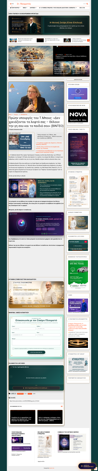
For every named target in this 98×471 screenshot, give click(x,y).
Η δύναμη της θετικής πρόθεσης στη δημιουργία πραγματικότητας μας (61, 70)
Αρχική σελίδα (41, 461)
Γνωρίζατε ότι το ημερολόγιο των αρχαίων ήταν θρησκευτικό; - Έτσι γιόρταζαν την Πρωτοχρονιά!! (21, 419)
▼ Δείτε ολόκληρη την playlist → (79, 249)
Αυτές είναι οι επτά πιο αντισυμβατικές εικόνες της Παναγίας (47, 147)
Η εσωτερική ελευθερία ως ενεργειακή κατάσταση (24, 41)
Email (13, 332)
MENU (24, 7)
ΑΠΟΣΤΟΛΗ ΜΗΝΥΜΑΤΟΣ (36, 352)
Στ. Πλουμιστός (24, 4)
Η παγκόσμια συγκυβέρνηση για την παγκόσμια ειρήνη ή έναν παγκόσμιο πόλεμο (49, 151)
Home (10, 114)
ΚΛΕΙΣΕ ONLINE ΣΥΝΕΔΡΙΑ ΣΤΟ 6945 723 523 (36, 306)
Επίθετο (39, 326)
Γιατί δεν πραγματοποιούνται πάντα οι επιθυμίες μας (52, 41)
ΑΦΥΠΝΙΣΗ (32, 7)
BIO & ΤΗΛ (82, 7)
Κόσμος (16, 114)
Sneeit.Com (51, 468)
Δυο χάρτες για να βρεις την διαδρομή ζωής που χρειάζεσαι (80, 71)
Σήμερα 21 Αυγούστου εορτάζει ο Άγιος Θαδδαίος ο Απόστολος (79, 41)
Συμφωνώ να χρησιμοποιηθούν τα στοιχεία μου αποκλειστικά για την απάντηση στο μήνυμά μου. (34, 348)
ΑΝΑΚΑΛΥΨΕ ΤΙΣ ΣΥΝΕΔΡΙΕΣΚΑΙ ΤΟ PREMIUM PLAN (78, 164)
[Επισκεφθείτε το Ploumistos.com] (26, 25)
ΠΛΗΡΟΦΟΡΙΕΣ (15, 7)
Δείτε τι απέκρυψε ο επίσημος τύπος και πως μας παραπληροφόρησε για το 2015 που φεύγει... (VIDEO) (50, 419)
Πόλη (38, 332)
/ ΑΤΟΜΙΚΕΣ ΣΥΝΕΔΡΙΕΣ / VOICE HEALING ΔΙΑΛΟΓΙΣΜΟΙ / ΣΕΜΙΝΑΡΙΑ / (58, 7)
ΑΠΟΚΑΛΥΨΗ (24, 114)
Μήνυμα (14, 338)
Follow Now (77, 97)
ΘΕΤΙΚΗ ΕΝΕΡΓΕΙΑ (53, 38)
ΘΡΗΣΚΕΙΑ (74, 38)
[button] (78, 147)
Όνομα (13, 326)
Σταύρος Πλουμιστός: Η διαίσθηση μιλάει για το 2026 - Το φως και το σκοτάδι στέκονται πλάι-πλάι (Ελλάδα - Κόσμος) (77, 327)
